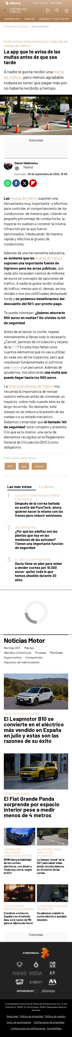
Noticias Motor (24, 640)
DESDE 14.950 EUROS (16, 793)
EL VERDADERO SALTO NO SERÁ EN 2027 (52, 907)
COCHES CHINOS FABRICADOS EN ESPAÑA (19, 907)
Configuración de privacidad (49, 1022)
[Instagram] (16, 168)
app (23, 466)
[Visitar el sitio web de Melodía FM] (52, 982)
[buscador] (57, 10)
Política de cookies (55, 1016)
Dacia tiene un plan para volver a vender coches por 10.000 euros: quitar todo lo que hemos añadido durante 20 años (38, 572)
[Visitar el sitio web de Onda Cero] (19, 982)
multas (39, 466)
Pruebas (40, 652)
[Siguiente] (65, 3)
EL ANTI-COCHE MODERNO (33, 559)
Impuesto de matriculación (22, 662)
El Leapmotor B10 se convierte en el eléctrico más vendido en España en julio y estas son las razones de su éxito (34, 730)
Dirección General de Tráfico (31, 386)
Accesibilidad (54, 1028)
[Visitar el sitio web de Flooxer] (48, 991)
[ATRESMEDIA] (36, 953)
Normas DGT (13, 19)
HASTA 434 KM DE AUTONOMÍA (22, 713)
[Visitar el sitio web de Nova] (19, 973)
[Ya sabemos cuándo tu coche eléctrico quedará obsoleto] (52, 893)
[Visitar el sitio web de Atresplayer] (28, 991)
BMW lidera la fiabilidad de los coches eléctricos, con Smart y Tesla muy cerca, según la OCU (18, 866)
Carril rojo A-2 (40, 2)
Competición (34, 657)
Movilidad (56, 652)
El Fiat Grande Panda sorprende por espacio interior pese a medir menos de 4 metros (31, 807)
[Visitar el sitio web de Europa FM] (36, 982)
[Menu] (66, 10)
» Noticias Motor (39, 26)
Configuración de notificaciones (28, 1028)
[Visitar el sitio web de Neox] (52, 964)
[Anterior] (29, 3)
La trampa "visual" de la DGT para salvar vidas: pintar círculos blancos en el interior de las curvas (50, 866)
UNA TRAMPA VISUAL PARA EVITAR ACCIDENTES (49, 852)
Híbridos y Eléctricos (54, 19)
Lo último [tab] (46, 486)
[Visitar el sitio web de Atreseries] (52, 973)
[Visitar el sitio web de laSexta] (36, 964)
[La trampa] (52, 837)
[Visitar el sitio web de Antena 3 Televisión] (19, 964)
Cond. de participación (19, 1022)
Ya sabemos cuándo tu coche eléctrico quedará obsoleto (51, 916)
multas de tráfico (24, 198)
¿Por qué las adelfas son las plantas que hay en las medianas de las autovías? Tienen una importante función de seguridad (39, 539)
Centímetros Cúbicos (15, 26)
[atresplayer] (48, 10)
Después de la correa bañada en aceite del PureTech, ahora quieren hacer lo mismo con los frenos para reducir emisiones (39, 509)
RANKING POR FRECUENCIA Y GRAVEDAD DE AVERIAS (18, 852)
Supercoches (13, 657)
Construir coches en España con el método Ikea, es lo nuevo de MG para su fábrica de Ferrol (18, 918)
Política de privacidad (31, 1016)
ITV (14, 347)
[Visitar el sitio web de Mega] (36, 973)
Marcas (30, 19)
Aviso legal (12, 1016)
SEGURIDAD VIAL (26, 527)
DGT (10, 466)
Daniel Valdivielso (26, 163)
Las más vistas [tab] (19, 486)
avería (15, 367)
